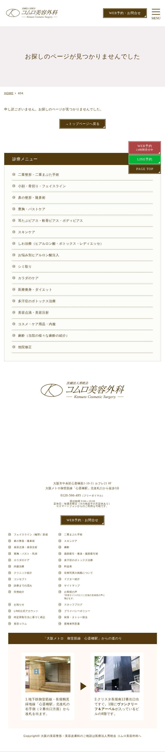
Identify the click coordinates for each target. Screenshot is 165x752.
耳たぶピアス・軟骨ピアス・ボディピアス (50, 220)
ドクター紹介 (72, 579)
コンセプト (20, 579)
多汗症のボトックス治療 (37, 301)
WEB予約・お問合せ (125, 13)
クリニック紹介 (23, 572)
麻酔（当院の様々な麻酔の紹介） (43, 335)
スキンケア (26, 232)
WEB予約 (144, 147)
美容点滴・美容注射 (33, 312)
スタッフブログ (73, 604)
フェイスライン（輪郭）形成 (31, 534)
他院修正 (25, 347)
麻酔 (66, 547)
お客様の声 (84, 594)
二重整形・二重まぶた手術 (38, 174)
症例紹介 (19, 591)
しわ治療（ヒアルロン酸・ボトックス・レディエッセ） (61, 243)
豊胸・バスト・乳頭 (25, 553)
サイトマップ (72, 585)
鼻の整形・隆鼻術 (31, 197)
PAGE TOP (144, 169)
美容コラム (20, 623)
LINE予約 (144, 159)
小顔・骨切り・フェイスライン (42, 186)
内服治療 (19, 566)
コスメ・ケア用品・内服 (37, 324)
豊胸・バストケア (31, 209)
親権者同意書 (72, 623)
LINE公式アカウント (26, 611)
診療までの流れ (23, 585)
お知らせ (19, 604)
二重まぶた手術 (73, 534)
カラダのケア (28, 278)
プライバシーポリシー (77, 611)
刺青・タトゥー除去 (76, 617)
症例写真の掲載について (78, 572)
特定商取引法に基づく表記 (29, 617)
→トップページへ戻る (82, 123)
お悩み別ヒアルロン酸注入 (38, 255)
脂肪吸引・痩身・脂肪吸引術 (81, 553)
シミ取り (25, 266)
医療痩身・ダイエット (35, 289)
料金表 (68, 566)
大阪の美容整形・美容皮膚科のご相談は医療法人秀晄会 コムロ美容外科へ (91, 735)
